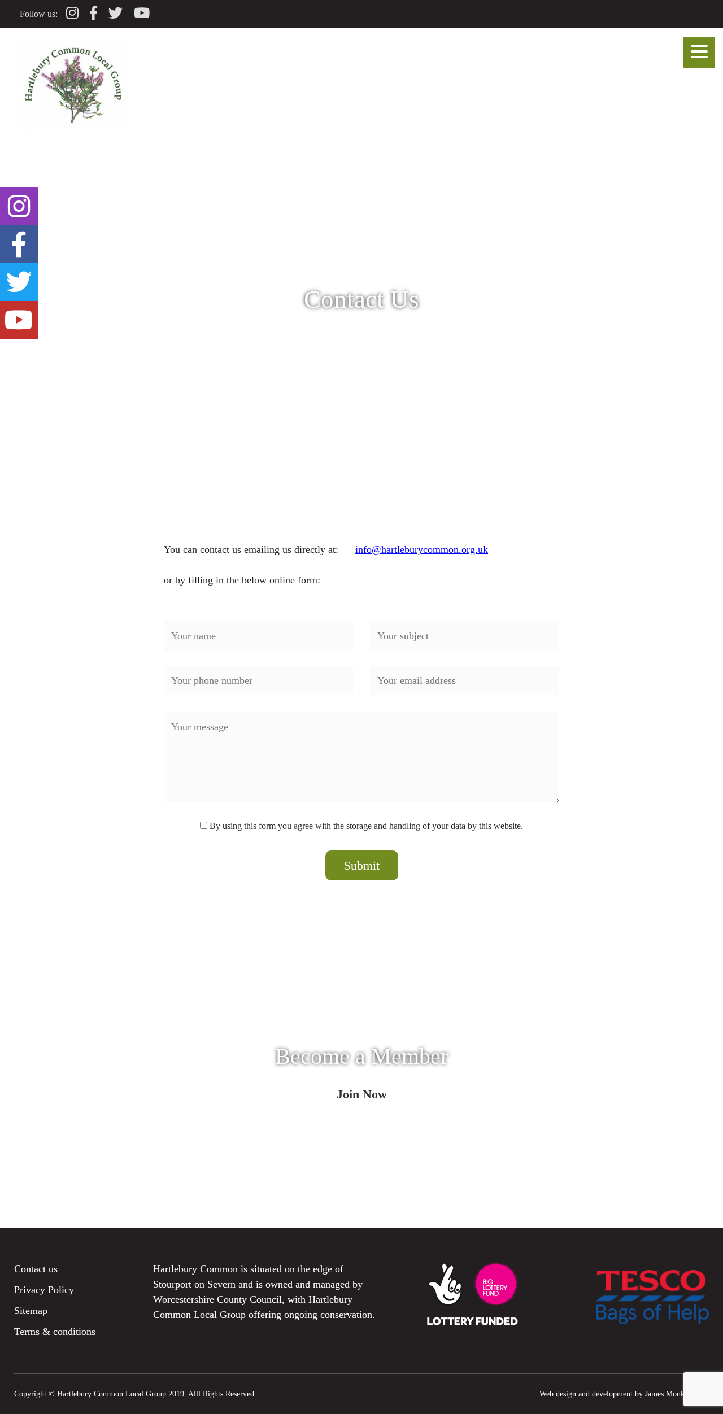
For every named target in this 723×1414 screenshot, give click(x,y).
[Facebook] (93, 13)
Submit (362, 865)
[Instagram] (72, 13)
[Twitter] (115, 13)
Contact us (36, 1269)
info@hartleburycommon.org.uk (421, 549)
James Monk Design (677, 1393)
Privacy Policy (44, 1289)
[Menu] (699, 52)
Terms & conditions (54, 1331)
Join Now (362, 1094)
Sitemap (30, 1310)
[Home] (72, 126)
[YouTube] (142, 13)
